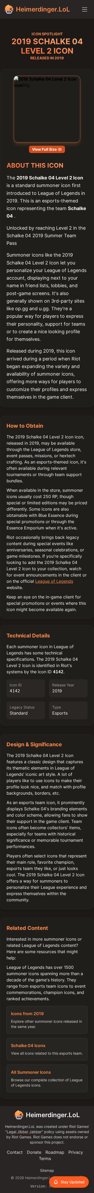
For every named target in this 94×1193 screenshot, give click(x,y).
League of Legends (54, 581)
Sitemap (47, 1170)
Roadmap (54, 1152)
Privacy (75, 1152)
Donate (34, 1152)
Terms (45, 1158)
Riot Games (79, 1126)
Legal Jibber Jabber (24, 1131)
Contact (15, 1152)
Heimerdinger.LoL (53, 1115)
